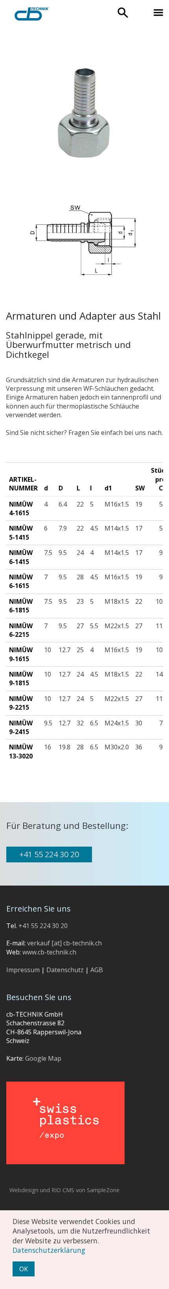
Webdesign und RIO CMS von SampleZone (64, 1190)
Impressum (23, 969)
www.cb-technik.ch (49, 952)
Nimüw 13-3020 (21, 751)
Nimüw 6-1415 (21, 557)
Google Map (43, 1058)
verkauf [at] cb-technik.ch (64, 943)
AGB (96, 969)
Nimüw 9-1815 (21, 678)
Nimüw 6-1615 (21, 581)
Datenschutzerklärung (49, 1250)
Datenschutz (65, 969)
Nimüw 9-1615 (21, 654)
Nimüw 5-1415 (21, 532)
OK (23, 1269)
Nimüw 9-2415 (21, 727)
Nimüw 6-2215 (21, 630)
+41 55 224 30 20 (49, 854)
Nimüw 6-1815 (21, 605)
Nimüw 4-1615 (21, 508)
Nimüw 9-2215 (21, 703)
